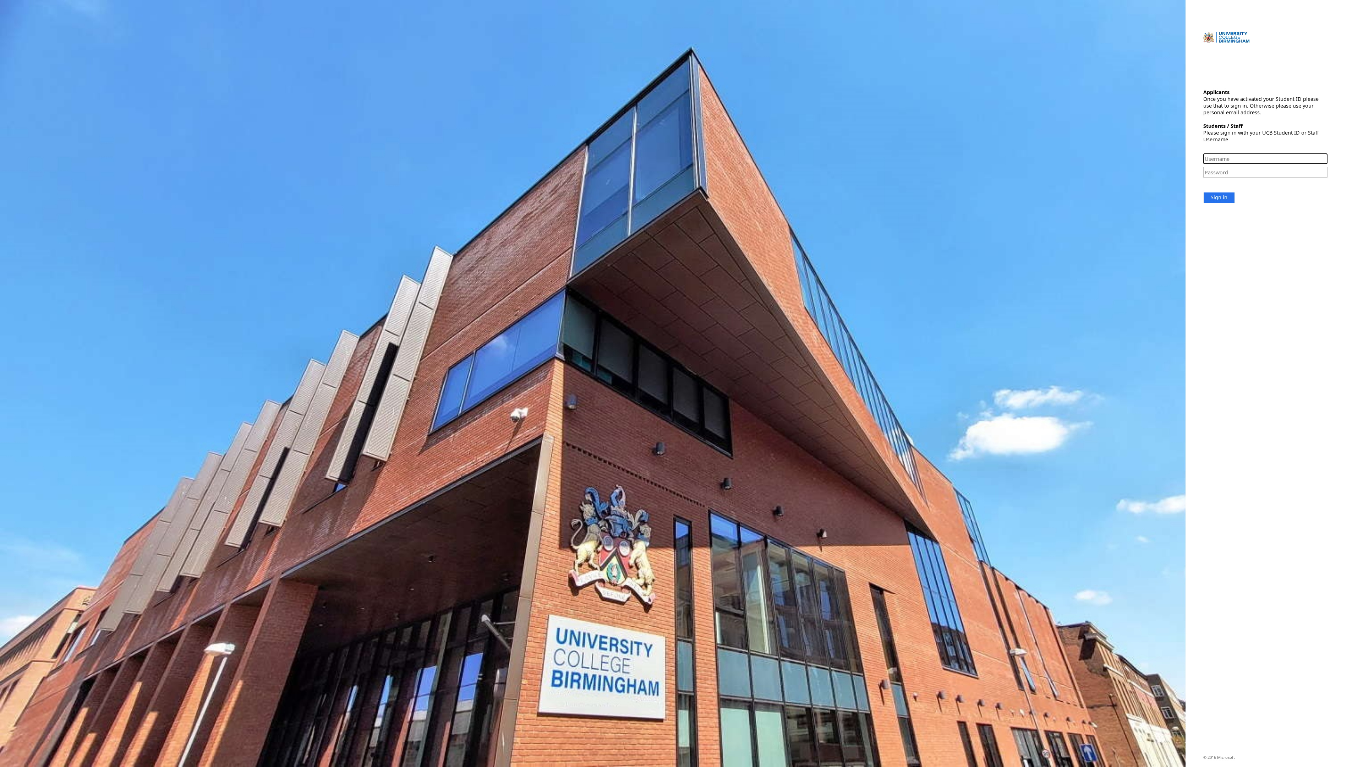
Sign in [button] (1219, 197)
